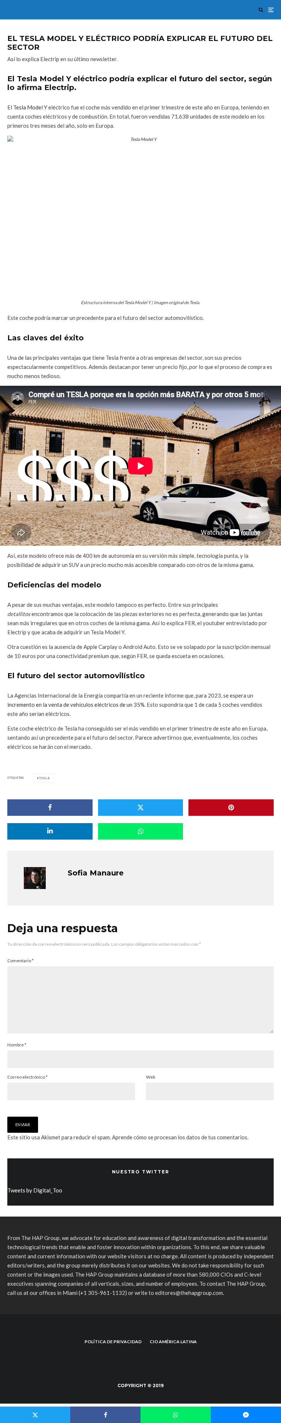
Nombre (16, 1044)
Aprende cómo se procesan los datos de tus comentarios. (180, 1137)
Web (150, 1077)
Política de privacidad (113, 1341)
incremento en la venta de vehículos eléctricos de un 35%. (77, 704)
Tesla (44, 778)
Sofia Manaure (96, 873)
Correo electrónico (27, 1077)
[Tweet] (140, 807)
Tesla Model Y (30, 107)
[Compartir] (50, 807)
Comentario (20, 960)
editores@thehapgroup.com (189, 1292)
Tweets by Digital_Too (34, 1190)
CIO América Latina (173, 1341)
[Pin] (231, 807)
